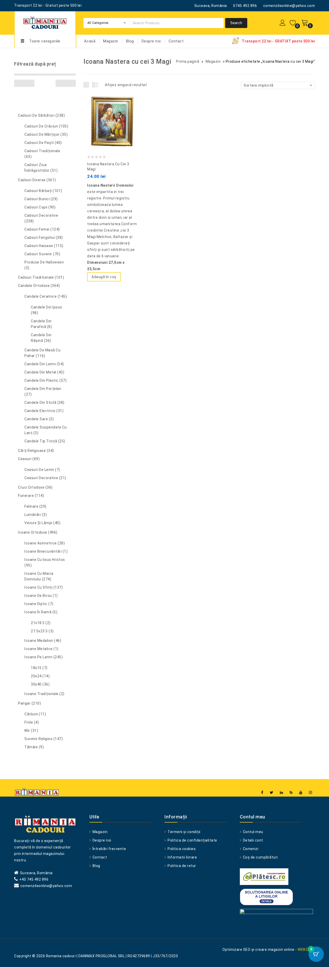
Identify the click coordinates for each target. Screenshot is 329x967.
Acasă (90, 41)
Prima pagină (187, 61)
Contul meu (252, 832)
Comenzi (250, 849)
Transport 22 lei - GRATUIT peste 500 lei (278, 41)
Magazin (110, 41)
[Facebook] (262, 792)
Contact (176, 41)
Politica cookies (181, 849)
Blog (130, 41)
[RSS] (291, 792)
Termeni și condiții (183, 832)
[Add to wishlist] (107, 109)
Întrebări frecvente (109, 849)
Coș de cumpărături (260, 857)
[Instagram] (310, 792)
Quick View (118, 109)
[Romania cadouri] (45, 22)
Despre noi (151, 41)
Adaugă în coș (104, 277)
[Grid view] (87, 85)
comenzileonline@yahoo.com (289, 6)
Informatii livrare (182, 857)
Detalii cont (252, 840)
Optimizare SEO (236, 949)
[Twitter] (271, 792)
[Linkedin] (281, 792)
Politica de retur (181, 866)
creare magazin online (275, 949)
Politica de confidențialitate (192, 840)
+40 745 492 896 (34, 879)
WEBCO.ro (306, 949)
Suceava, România (210, 6)
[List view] (95, 85)
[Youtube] (301, 792)
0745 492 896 (245, 6)
